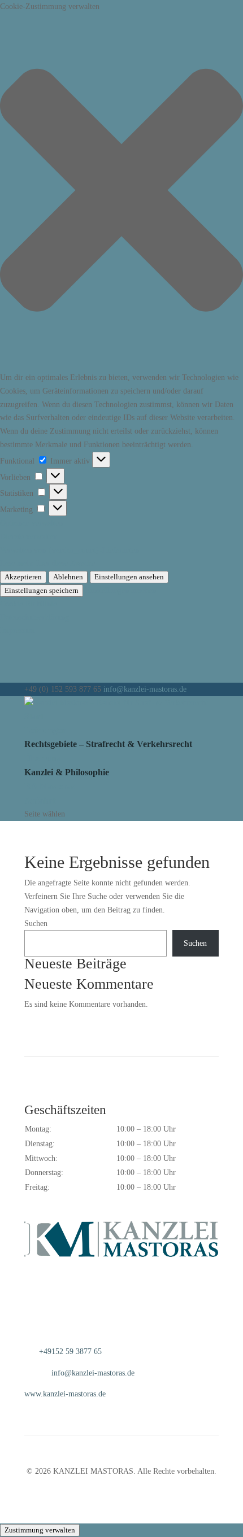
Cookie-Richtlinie (28, 604)
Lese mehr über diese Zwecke (47, 563)
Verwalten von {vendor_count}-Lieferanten (69, 550)
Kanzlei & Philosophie (66, 772)
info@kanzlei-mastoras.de (92, 1373)
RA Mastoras (49, 786)
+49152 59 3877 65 (70, 1351)
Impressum (17, 630)
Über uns (42, 758)
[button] (121, 192)
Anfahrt (39, 800)
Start (34, 716)
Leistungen (45, 730)
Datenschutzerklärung (34, 617)
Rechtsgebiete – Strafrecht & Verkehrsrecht (108, 744)
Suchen (35, 923)
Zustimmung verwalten (40, 1530)
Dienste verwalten (28, 536)
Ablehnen (68, 577)
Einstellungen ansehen (129, 577)
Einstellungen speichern (42, 590)
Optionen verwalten (31, 523)
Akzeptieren (23, 577)
